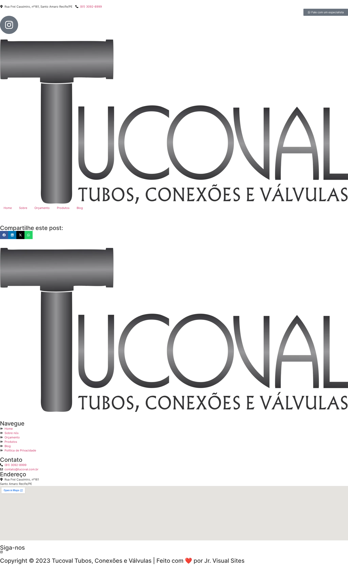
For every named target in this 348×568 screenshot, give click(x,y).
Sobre (23, 208)
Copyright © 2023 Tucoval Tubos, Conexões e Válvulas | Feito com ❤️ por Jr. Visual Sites (122, 560)
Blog (80, 208)
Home (8, 208)
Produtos (63, 208)
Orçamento (42, 208)
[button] (4, 235)
